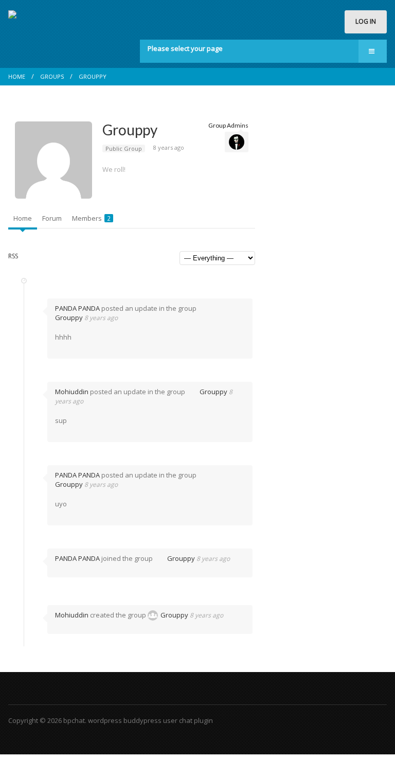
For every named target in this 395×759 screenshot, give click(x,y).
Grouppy (92, 76)
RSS (13, 256)
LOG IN (365, 21)
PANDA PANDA (77, 308)
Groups (52, 76)
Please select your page (185, 48)
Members (91, 218)
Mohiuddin (71, 391)
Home (16, 76)
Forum (52, 218)
